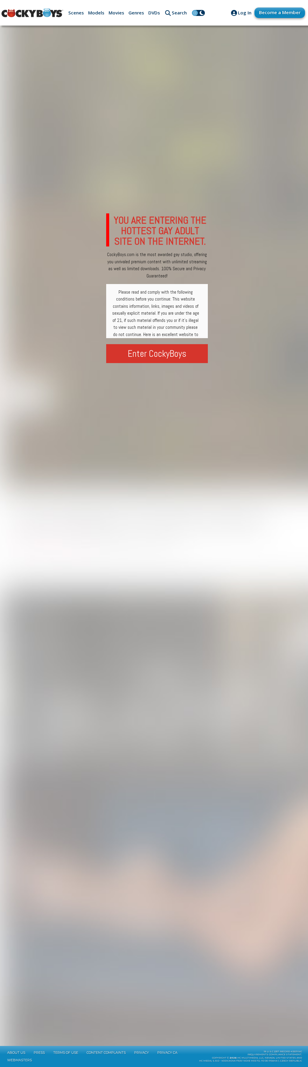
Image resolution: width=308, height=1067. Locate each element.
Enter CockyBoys (157, 353)
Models (96, 13)
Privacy (141, 1052)
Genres (136, 13)
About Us (16, 1052)
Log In (244, 13)
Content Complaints (106, 1052)
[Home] (32, 12)
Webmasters (19, 1060)
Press (39, 1052)
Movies (116, 13)
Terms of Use (65, 1052)
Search (179, 13)
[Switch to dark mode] (198, 13)
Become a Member (279, 12)
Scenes (76, 13)
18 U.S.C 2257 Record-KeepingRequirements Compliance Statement (275, 1053)
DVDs (154, 13)
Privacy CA (167, 1052)
